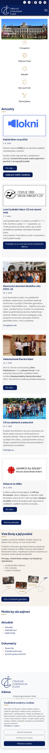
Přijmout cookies (24, 743)
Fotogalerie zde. (10, 325)
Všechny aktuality (11, 522)
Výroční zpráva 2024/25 (15, 654)
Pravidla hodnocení (13, 651)
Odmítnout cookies (24, 738)
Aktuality (9, 627)
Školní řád (9, 648)
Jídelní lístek (10, 633)
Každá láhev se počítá (15, 139)
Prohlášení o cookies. (12, 726)
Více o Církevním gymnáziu (15, 599)
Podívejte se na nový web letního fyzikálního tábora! (24, 245)
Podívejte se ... (9, 450)
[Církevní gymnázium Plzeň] (11, 10)
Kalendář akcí (11, 630)
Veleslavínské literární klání (18, 359)
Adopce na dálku (12, 483)
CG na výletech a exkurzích (18, 422)
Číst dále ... (10, 168)
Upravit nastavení (24, 732)
